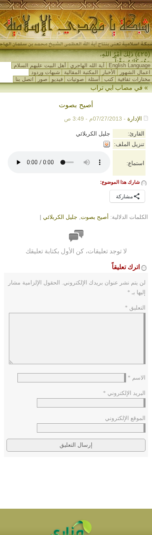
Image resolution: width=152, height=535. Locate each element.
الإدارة (134, 118)
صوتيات (75, 79)
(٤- (146, 54)
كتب (108, 79)
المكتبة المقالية (81, 72)
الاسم (137, 378)
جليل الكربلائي (60, 217)
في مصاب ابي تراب (116, 87)
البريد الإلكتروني (124, 393)
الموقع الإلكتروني (125, 418)
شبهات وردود (45, 72)
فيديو (57, 79)
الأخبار (109, 72)
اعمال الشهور (135, 72)
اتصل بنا (24, 79)
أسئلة (94, 79)
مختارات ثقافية (134, 79)
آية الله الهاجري (87, 65)
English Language (129, 65)
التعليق (135, 308)
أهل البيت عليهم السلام (40, 65)
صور (42, 79)
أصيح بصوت (95, 217)
